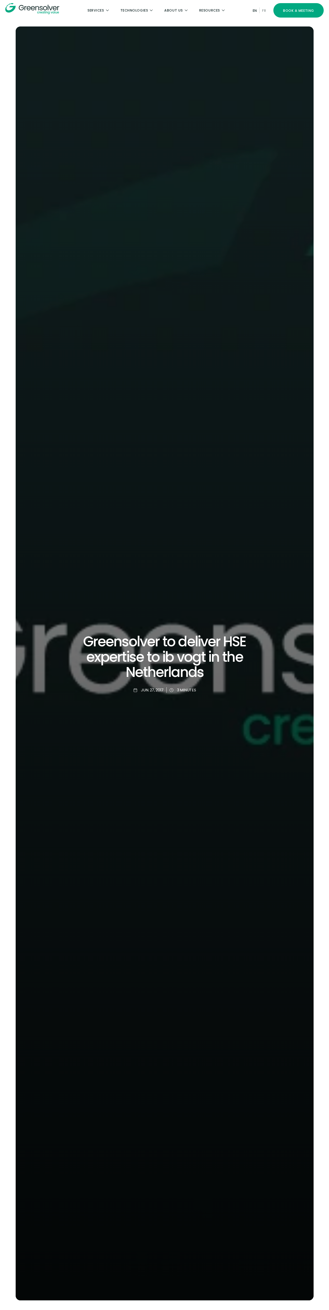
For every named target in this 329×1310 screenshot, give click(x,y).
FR (264, 10)
